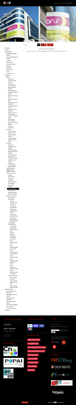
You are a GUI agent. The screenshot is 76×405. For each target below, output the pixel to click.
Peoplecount (31, 370)
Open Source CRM (68, 402)
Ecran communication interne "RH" (36, 351)
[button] (50, 45)
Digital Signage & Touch (33, 339)
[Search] (38, 45)
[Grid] (42, 45)
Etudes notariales (32, 366)
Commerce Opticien (33, 362)
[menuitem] (57, 3)
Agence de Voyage (32, 358)
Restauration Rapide (33, 354)
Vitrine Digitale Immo (33, 343)
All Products (7, 48)
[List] (44, 45)
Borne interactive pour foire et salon (36, 347)
